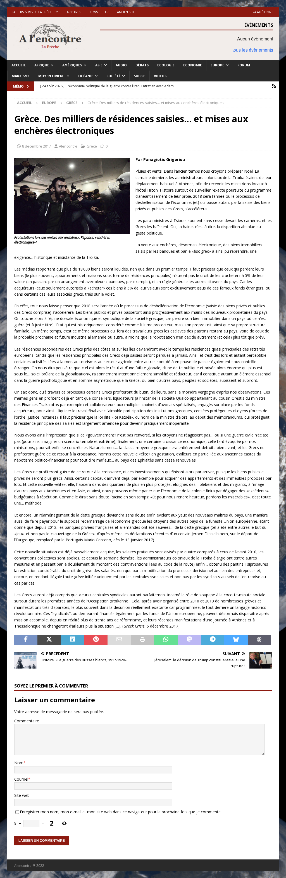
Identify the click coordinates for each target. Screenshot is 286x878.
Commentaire (26, 720)
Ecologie (166, 65)
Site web (22, 795)
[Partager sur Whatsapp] (166, 640)
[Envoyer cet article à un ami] (119, 640)
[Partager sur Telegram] (213, 640)
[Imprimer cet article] (142, 640)
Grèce (92, 146)
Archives (74, 12)
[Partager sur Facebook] (26, 640)
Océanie (85, 76)
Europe (217, 65)
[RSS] (274, 86)
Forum (243, 65)
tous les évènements (252, 50)
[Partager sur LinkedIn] (72, 640)
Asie (99, 65)
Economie (192, 65)
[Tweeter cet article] (49, 640)
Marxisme (21, 76)
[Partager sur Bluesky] (236, 640)
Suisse (139, 76)
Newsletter (99, 12)
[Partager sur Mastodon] (189, 640)
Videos (160, 76)
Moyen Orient (51, 76)
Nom (18, 762)
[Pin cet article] (96, 640)
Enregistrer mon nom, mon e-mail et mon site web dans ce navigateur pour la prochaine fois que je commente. (120, 811)
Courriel (21, 779)
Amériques (72, 65)
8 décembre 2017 (36, 146)
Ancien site (126, 12)
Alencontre (68, 146)
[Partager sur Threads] (259, 640)
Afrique (41, 65)
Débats (142, 65)
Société (113, 76)
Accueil (18, 65)
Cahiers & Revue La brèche (32, 12)
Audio (121, 65)
